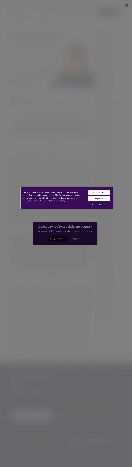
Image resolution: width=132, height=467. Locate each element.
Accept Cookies (99, 193)
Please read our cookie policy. (52, 201)
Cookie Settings (99, 204)
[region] (66, 198)
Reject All (99, 199)
